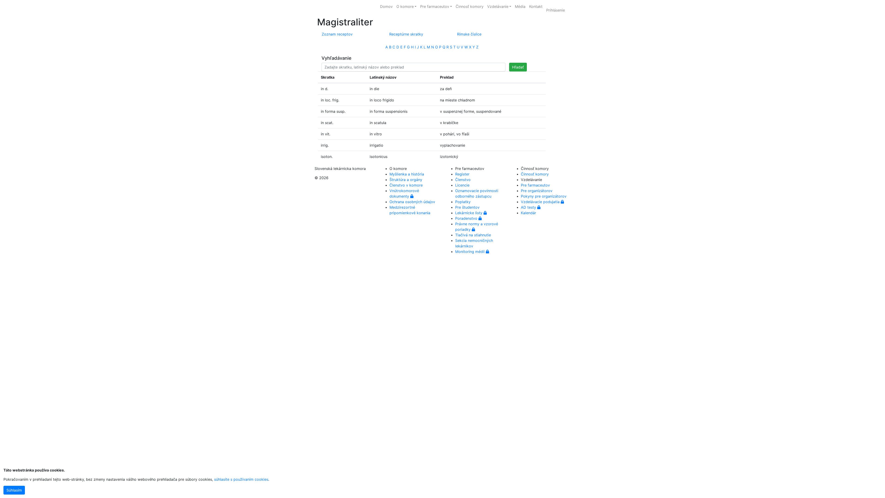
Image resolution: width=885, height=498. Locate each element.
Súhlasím (14, 490)
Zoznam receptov (337, 34)
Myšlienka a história (406, 174)
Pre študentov (467, 207)
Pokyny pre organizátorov (543, 196)
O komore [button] (405, 6)
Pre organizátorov (536, 190)
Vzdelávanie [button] (497, 6)
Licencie (462, 185)
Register (462, 174)
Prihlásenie (555, 10)
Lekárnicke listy (469, 212)
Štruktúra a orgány (405, 179)
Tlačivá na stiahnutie (473, 235)
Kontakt (536, 6)
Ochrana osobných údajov (412, 201)
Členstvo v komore (406, 185)
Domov (386, 6)
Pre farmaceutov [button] (434, 6)
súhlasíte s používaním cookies (241, 479)
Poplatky (463, 201)
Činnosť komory (470, 6)
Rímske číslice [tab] (469, 34)
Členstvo (463, 179)
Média (520, 6)
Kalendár (528, 212)
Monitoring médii (470, 251)
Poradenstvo (466, 218)
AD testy (529, 207)
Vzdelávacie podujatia (541, 201)
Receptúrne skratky (406, 34)
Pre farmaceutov (535, 185)
